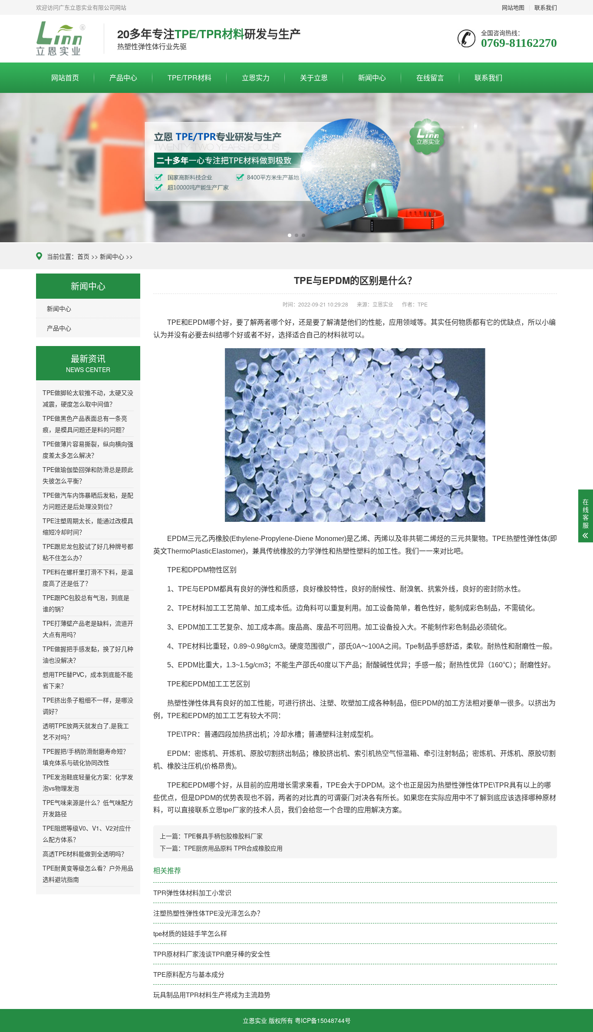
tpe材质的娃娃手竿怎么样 (190, 933)
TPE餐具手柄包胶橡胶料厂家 (223, 835)
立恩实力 (256, 77)
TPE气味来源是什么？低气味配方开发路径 (88, 808)
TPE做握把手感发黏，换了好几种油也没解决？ (88, 654)
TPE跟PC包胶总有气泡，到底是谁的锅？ (86, 603)
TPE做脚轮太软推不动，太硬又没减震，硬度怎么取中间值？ (88, 398)
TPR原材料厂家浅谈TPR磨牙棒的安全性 (211, 953)
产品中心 (123, 77)
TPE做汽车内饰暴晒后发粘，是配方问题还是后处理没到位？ (88, 501)
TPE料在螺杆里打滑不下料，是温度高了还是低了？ (88, 577)
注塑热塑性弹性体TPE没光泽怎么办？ (208, 912)
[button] (289, 235)
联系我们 (488, 77)
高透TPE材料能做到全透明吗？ (85, 853)
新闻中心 (372, 77)
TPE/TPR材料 (189, 77)
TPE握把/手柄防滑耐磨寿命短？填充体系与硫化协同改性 (86, 757)
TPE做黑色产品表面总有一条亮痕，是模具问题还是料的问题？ (85, 424)
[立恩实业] (63, 38)
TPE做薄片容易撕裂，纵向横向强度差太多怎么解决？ (88, 449)
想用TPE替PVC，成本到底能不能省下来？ (88, 680)
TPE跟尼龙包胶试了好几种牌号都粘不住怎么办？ (88, 552)
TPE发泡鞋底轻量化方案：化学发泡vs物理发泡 (88, 782)
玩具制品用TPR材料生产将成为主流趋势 (211, 994)
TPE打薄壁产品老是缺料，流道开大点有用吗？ (88, 629)
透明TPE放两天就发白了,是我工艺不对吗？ (86, 731)
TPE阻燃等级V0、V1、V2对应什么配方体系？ (87, 834)
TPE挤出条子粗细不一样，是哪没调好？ (88, 705)
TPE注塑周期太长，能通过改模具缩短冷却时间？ (88, 526)
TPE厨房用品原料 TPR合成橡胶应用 (233, 848)
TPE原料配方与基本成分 (188, 974)
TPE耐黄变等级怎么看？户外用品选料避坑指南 (88, 874)
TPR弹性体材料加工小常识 (192, 892)
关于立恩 (314, 77)
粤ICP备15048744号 (323, 1020)
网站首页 (65, 77)
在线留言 (430, 77)
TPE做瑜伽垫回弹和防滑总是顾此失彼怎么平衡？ (88, 475)
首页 (83, 256)
